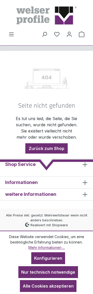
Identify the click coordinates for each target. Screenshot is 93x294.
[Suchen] (44, 34)
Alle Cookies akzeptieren (48, 286)
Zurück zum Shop (46, 148)
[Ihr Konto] (69, 34)
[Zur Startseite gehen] (46, 15)
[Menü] (11, 34)
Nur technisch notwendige (48, 272)
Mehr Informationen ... (46, 247)
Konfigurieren (48, 258)
